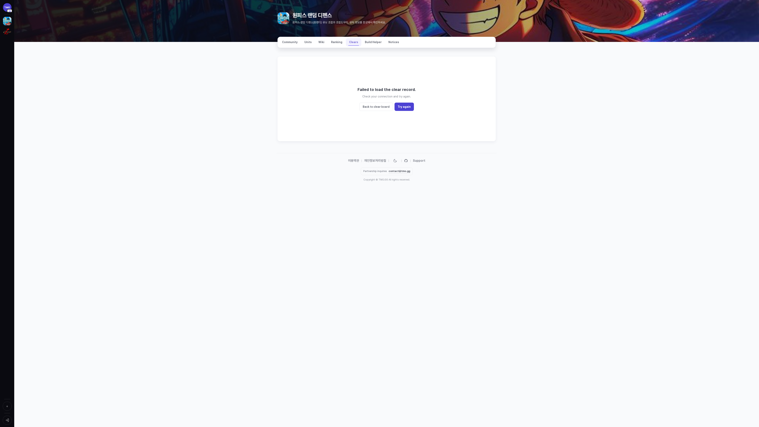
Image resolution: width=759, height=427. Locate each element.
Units (308, 42)
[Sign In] (7, 420)
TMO (7, 9)
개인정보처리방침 (375, 160)
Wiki (321, 42)
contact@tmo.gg (399, 171)
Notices (393, 42)
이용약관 (353, 160)
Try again (404, 106)
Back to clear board (376, 106)
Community (290, 42)
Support (419, 160)
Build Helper (373, 42)
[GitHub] (406, 161)
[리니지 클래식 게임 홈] (7, 31)
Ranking (336, 42)
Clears (353, 42)
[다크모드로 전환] (395, 161)
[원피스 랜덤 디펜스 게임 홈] (7, 21)
